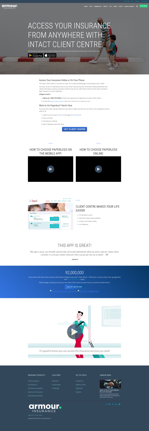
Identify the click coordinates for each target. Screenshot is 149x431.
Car (90, 6)
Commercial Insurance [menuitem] (35, 388)
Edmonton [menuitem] (55, 381)
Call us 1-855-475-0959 (74, 287)
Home (85, 6)
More (115, 6)
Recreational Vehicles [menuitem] (35, 396)
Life (110, 6)
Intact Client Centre (57, 101)
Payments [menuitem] (79, 388)
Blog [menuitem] (132, 1)
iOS (72, 115)
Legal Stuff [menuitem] (31, 415)
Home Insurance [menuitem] (33, 381)
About (121, 6)
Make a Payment (129, 6)
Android (77, 115)
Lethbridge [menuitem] (55, 388)
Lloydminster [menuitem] (56, 385)
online (59, 115)
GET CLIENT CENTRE (74, 129)
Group (105, 6)
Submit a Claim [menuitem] (81, 385)
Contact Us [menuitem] (79, 381)
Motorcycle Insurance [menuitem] (35, 392)
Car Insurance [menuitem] (32, 385)
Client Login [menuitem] (126, 1)
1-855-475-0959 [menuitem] (144, 1)
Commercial (97, 6)
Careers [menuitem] (137, 1)
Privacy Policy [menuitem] (38, 415)
